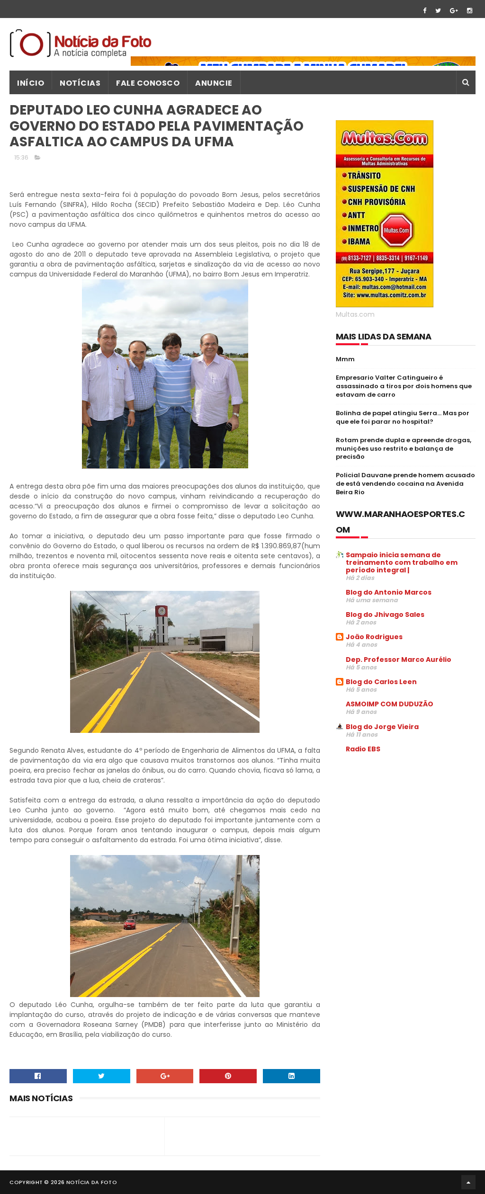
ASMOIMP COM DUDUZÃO (389, 704)
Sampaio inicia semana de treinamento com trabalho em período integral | (402, 562)
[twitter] (438, 10)
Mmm (345, 359)
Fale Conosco (148, 83)
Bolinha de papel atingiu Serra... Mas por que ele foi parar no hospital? (402, 417)
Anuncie (214, 83)
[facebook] (425, 10)
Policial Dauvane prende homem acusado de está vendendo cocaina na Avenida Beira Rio (405, 484)
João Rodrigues (374, 637)
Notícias (80, 83)
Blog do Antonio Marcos (388, 592)
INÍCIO (30, 83)
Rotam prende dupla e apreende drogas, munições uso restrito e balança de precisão (403, 449)
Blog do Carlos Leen (381, 681)
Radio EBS (363, 749)
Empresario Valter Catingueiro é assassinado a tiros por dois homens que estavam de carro (404, 386)
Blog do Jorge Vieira (382, 726)
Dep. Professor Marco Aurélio (398, 659)
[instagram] (470, 10)
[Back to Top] (468, 1182)
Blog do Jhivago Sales (385, 614)
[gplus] (454, 10)
